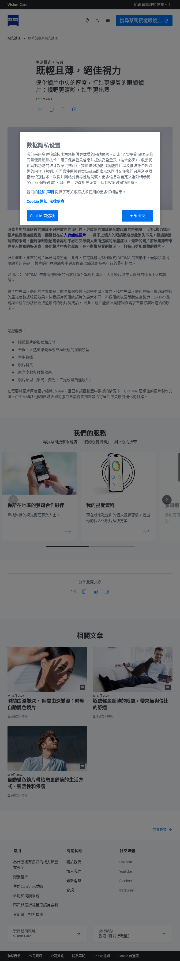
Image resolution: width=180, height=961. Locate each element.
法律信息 (56, 201)
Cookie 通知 (37, 201)
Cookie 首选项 (42, 215)
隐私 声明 (46, 192)
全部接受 (137, 215)
